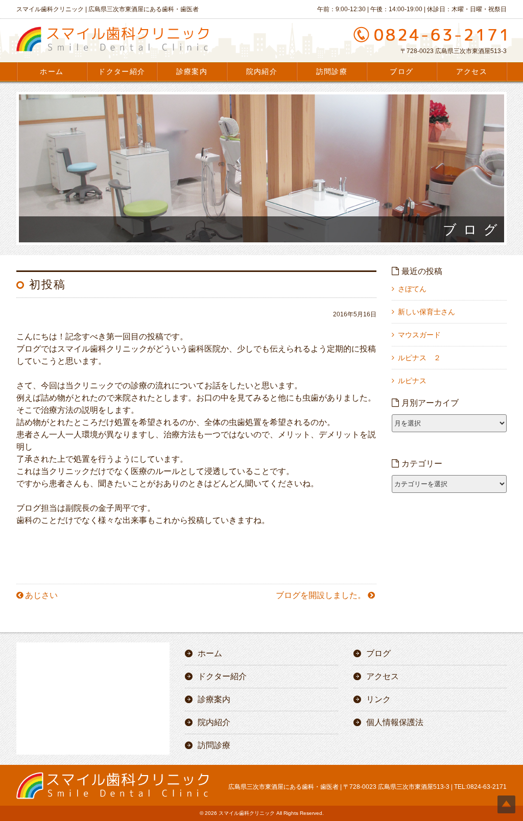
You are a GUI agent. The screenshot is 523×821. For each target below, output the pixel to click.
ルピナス (412, 381)
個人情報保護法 (394, 722)
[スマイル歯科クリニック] (112, 51)
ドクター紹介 (121, 71)
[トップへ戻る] (506, 804)
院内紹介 (262, 71)
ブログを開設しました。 (321, 595)
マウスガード (419, 335)
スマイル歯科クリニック (247, 813)
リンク (378, 699)
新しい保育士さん (426, 312)
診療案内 (192, 71)
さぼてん (412, 289)
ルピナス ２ (419, 358)
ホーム (51, 71)
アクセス (472, 71)
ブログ (401, 71)
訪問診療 (332, 71)
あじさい (41, 595)
